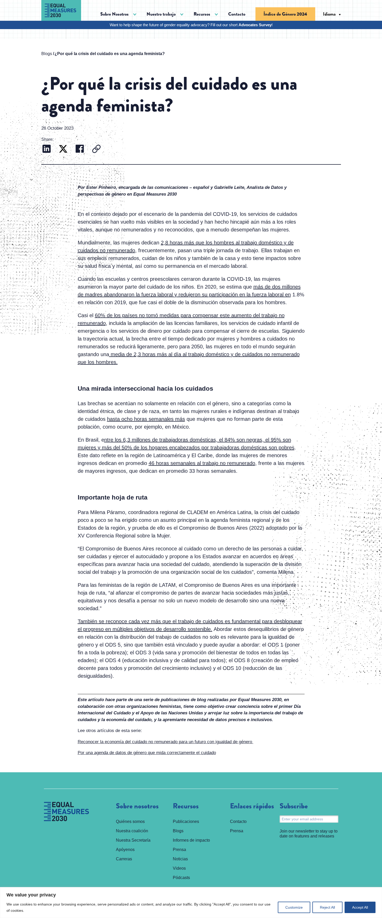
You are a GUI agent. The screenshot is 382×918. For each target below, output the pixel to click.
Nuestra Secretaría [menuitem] (133, 840)
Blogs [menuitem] (178, 831)
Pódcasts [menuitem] (181, 877)
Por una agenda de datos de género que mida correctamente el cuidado (147, 752)
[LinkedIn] (46, 149)
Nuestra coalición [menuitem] (132, 831)
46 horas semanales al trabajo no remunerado (202, 463)
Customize (294, 907)
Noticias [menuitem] (180, 859)
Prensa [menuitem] (179, 849)
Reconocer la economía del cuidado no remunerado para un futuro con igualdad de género (165, 741)
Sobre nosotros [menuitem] (137, 806)
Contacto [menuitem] (236, 14)
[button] (118, 14)
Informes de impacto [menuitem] (191, 840)
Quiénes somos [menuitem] (130, 821)
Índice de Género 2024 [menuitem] (285, 14)
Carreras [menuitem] (124, 859)
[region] (191, 902)
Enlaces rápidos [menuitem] (252, 806)
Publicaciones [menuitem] (186, 821)
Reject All (327, 907)
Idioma (329, 14)
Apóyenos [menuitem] (125, 849)
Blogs (46, 53)
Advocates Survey (255, 25)
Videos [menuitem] (179, 868)
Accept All (360, 907)
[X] (63, 149)
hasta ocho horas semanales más (146, 419)
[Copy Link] (96, 149)
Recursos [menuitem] (186, 806)
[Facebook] (80, 149)
